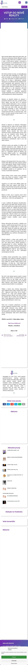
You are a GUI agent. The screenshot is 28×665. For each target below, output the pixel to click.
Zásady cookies (14, 663)
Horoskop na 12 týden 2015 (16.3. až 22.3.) (15, 475)
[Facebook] (26, 2)
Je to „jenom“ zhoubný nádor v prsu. (12, 646)
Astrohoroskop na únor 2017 (13, 501)
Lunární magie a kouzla (12, 464)
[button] (20, 2)
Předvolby (14, 660)
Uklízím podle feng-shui (12, 469)
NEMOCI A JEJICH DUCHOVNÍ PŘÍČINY (14, 457)
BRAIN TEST (9, 481)
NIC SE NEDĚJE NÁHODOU (12, 495)
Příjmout (14, 657)
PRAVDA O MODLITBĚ (11, 488)
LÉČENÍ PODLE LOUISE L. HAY (13, 450)
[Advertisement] (14, 38)
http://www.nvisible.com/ (14, 323)
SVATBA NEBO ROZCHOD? (8, 493)
